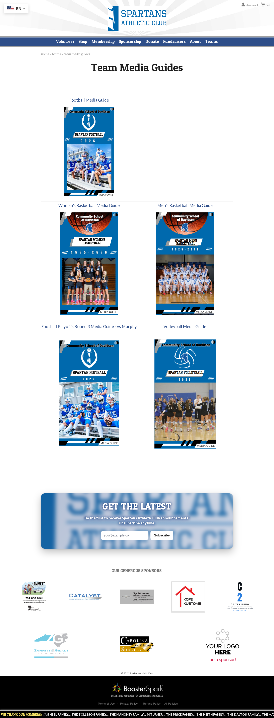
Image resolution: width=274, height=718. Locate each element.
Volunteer (65, 41)
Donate (152, 41)
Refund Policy (151, 703)
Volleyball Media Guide (184, 326)
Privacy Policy (129, 703)
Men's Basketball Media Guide (185, 205)
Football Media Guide (89, 100)
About (195, 41)
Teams (211, 41)
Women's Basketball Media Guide (89, 205)
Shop (82, 41)
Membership (103, 41)
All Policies (171, 703)
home (45, 54)
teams (56, 54)
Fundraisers (174, 41)
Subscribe (162, 535)
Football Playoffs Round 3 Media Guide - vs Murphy (89, 326)
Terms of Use (106, 703)
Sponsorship (130, 41)
